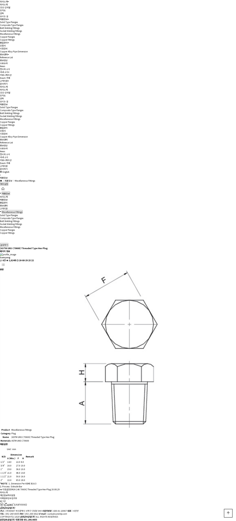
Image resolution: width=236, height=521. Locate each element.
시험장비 (4, 48)
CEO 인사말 (5, 7)
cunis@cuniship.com (57, 513)
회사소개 (4, 1)
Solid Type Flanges (9, 22)
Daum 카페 (5, 77)
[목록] (3, 265)
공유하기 (4, 244)
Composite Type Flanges (11, 24)
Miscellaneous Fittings (10, 33)
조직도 (3, 10)
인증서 (3, 45)
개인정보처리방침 (7, 495)
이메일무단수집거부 (8, 498)
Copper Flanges (7, 36)
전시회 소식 (5, 69)
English (5, 171)
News (2, 66)
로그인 (3, 501)
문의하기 (4, 83)
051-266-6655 (12, 513)
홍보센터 (4, 54)
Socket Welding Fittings (11, 30)
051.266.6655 (30, 519)
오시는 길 (4, 16)
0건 (4, 260)
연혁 (2, 13)
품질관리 (4, 42)
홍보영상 (4, 60)
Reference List (6, 57)
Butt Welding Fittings (10, 27)
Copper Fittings (7, 39)
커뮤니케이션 (5, 74)
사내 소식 (4, 71)
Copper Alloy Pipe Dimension (14, 51)
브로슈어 (4, 63)
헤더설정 (4, 183)
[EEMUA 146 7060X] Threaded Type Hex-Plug (29, 489)
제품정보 (4, 19)
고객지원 (4, 80)
